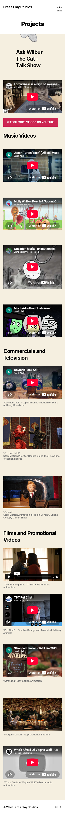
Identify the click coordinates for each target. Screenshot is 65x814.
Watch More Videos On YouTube (30, 122)
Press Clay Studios (17, 7)
